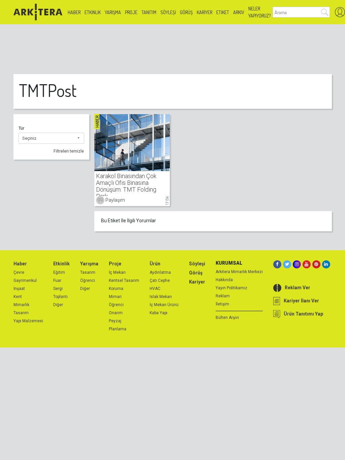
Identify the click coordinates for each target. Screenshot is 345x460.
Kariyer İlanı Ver (301, 300)
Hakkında (224, 279)
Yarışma (113, 12)
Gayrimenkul (25, 280)
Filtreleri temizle (69, 151)
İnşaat (19, 288)
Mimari (115, 296)
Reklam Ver (297, 287)
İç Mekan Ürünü (164, 304)
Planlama (117, 329)
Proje (131, 12)
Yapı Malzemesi (28, 321)
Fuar (57, 280)
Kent (17, 296)
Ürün (155, 263)
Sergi (58, 288)
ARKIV (238, 12)
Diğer (58, 304)
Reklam (223, 296)
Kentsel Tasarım (124, 280)
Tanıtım (149, 12)
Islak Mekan (161, 296)
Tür (21, 128)
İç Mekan (117, 272)
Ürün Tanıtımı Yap (303, 314)
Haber (74, 12)
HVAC (155, 288)
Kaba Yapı (158, 312)
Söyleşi (168, 12)
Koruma (116, 288)
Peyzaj (115, 321)
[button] (51, 138)
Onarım (116, 312)
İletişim (222, 304)
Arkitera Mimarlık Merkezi (239, 271)
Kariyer (204, 12)
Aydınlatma (160, 272)
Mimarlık (21, 304)
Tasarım (21, 312)
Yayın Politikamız (231, 288)
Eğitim (59, 272)
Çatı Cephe (160, 280)
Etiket (222, 12)
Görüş (186, 12)
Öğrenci (87, 280)
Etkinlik (93, 12)
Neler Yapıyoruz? (259, 12)
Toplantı (60, 296)
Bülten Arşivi (227, 317)
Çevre (18, 272)
